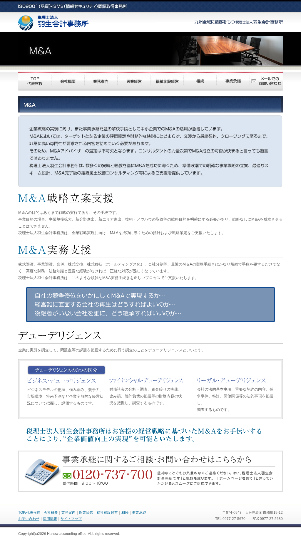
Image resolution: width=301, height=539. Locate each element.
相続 (124, 512)
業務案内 (68, 512)
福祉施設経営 (107, 512)
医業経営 (86, 512)
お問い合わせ (28, 518)
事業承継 (139, 512)
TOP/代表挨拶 (29, 512)
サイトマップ (71, 518)
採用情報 (50, 518)
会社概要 (51, 512)
